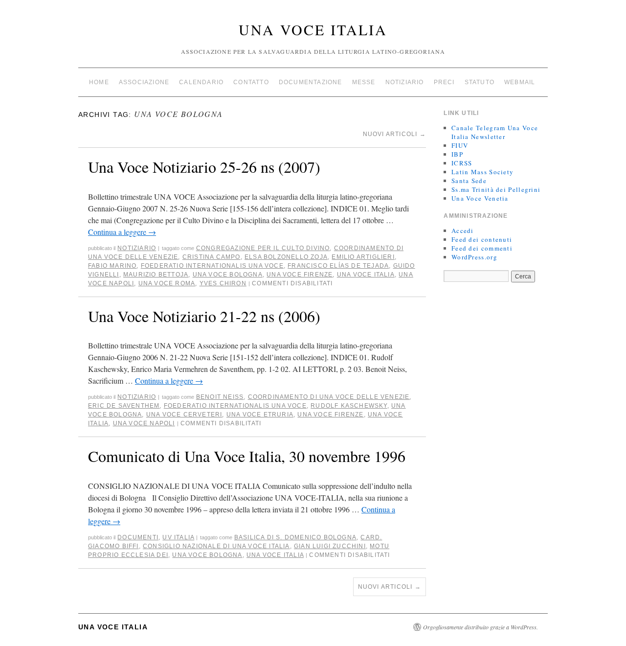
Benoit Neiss (220, 396)
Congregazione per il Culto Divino (263, 248)
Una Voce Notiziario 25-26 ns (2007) (204, 166)
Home (99, 82)
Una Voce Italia (313, 29)
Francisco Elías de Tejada (338, 265)
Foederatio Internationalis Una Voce (212, 265)
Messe (364, 82)
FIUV (459, 145)
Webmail (519, 82)
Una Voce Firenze (300, 274)
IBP (457, 154)
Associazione (144, 82)
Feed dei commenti (482, 248)
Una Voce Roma (167, 283)
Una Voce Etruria (259, 414)
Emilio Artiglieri (363, 257)
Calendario (201, 82)
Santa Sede (469, 180)
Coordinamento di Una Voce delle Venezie (329, 396)
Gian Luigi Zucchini (330, 546)
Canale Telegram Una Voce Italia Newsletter (494, 132)
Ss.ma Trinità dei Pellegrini (495, 189)
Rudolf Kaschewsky (349, 405)
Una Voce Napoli (144, 423)
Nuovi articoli (394, 134)
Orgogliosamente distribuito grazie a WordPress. (480, 627)
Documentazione (310, 82)
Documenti (137, 537)
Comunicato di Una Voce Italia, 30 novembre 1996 (246, 455)
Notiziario (404, 82)
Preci (444, 82)
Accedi (462, 230)
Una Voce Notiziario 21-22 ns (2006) (204, 315)
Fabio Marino (112, 265)
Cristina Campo (211, 257)
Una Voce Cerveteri (184, 414)
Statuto (479, 82)
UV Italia (178, 537)
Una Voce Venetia (480, 198)
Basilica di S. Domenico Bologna (295, 537)
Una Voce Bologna (228, 274)
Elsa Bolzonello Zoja (286, 257)
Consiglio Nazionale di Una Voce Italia (216, 546)
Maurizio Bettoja (155, 274)
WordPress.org (474, 257)
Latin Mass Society (482, 171)
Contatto (251, 82)
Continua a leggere (122, 232)
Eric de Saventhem (123, 405)
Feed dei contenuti (481, 239)
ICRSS (461, 163)
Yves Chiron (223, 283)
